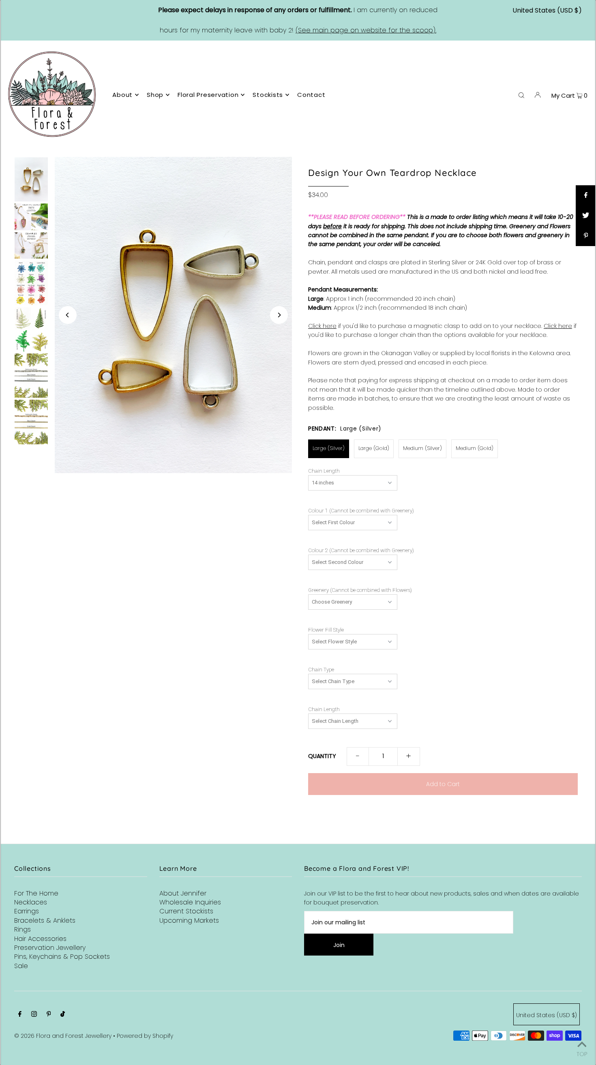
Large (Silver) (329, 448)
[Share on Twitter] (586, 216)
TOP (582, 1053)
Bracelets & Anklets (44, 920)
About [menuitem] (122, 94)
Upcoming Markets (189, 920)
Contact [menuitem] (311, 94)
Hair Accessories (40, 938)
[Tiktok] (62, 1014)
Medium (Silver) (422, 448)
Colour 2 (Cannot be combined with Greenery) (361, 551)
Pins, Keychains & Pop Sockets (62, 956)
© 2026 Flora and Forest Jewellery (62, 1036)
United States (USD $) (547, 10)
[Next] (279, 315)
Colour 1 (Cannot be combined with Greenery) (361, 511)
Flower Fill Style (326, 630)
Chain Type (321, 670)
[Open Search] (521, 94)
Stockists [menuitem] (268, 94)
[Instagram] (34, 1014)
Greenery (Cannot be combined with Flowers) (360, 590)
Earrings (26, 911)
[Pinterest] (49, 1014)
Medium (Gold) (474, 448)
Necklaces (30, 902)
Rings (22, 929)
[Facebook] (19, 1014)
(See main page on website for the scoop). (366, 30)
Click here (322, 326)
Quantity (322, 756)
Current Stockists (186, 911)
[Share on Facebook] (586, 195)
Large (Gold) (373, 448)
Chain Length (324, 471)
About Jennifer (182, 893)
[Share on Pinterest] (586, 236)
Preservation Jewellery (50, 947)
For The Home (36, 893)
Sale (21, 966)
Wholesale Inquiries (190, 902)
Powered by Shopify (145, 1036)
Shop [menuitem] (155, 94)
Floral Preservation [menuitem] (208, 94)
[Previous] (68, 315)
